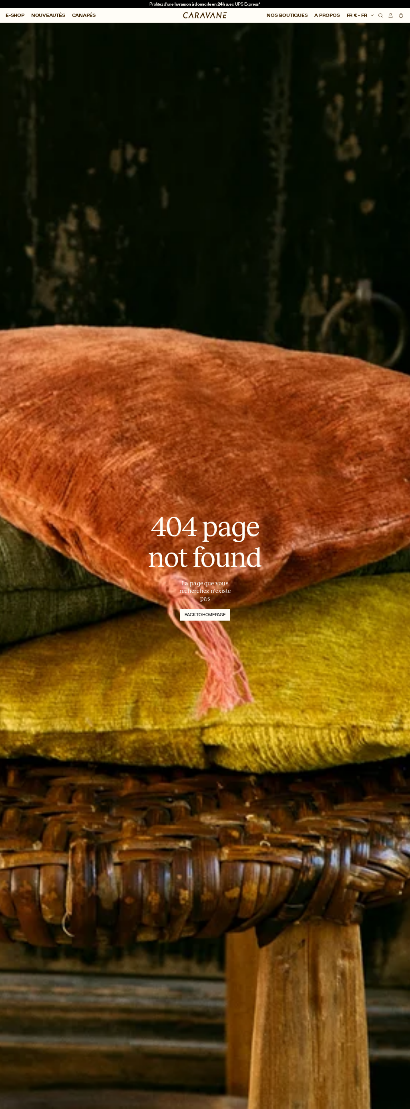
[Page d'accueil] (205, 15)
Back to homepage (205, 614)
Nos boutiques (287, 15)
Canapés (84, 15)
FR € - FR (358, 15)
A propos (327, 15)
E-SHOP (15, 15)
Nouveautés (48, 15)
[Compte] (390, 15)
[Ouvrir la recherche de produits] (380, 15)
